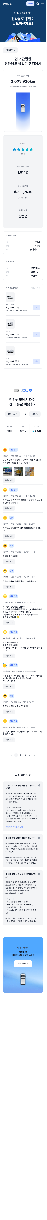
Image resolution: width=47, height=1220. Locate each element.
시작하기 (30, 4)
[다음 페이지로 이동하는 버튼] (34, 755)
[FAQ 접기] (39, 785)
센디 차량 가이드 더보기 (14, 827)
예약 (36, 307)
